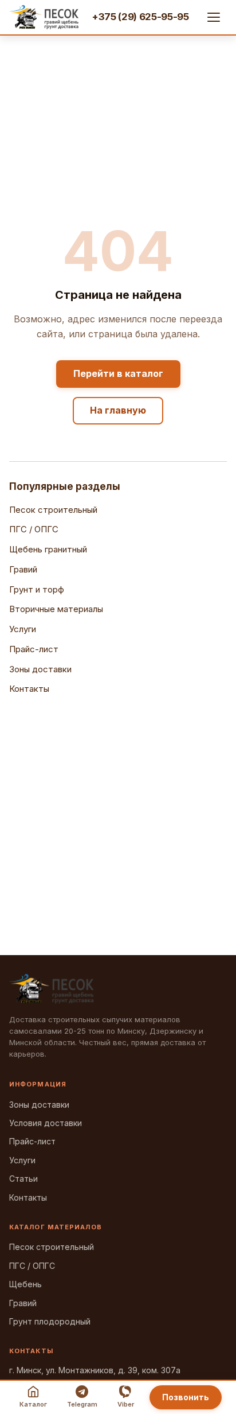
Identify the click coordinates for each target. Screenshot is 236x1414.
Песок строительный (53, 509)
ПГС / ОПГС (33, 529)
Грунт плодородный (50, 1321)
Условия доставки (45, 1123)
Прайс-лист (33, 649)
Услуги (22, 629)
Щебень (25, 1284)
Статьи (23, 1178)
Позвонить (185, 1397)
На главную (118, 410)
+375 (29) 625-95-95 (140, 16)
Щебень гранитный (48, 549)
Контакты (29, 688)
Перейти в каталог (118, 373)
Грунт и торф (36, 589)
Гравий (23, 569)
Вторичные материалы (56, 608)
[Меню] (214, 17)
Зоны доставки (40, 669)
